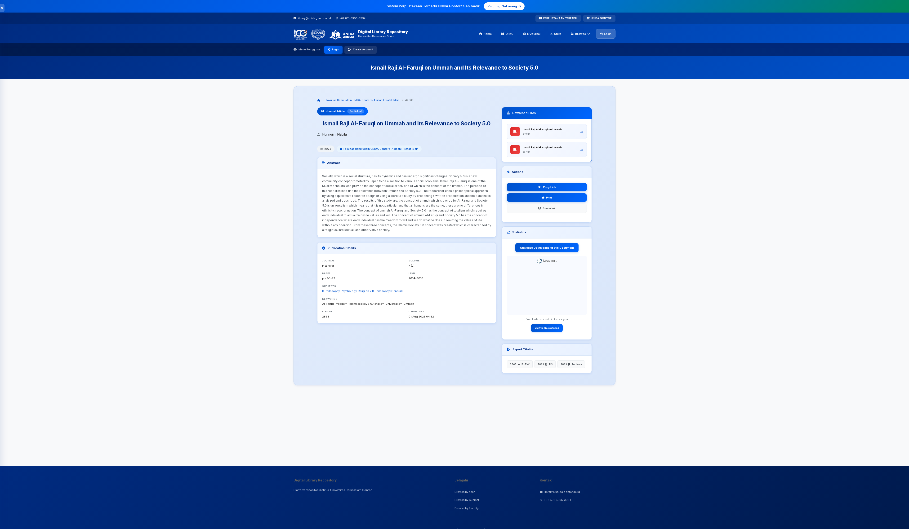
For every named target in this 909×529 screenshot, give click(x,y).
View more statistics (547, 327)
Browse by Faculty (466, 508)
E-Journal (533, 33)
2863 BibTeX (520, 364)
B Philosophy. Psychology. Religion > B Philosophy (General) (362, 291)
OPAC (509, 33)
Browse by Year (464, 492)
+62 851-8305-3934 (557, 500)
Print (549, 197)
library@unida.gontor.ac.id (562, 492)
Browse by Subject (466, 500)
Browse (580, 33)
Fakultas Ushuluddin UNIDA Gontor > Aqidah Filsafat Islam (362, 100)
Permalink (549, 208)
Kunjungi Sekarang (502, 6)
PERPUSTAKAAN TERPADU (560, 18)
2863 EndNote (571, 364)
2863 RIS (545, 364)
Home (488, 33)
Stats (557, 33)
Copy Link (549, 187)
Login (607, 33)
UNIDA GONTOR (601, 18)
